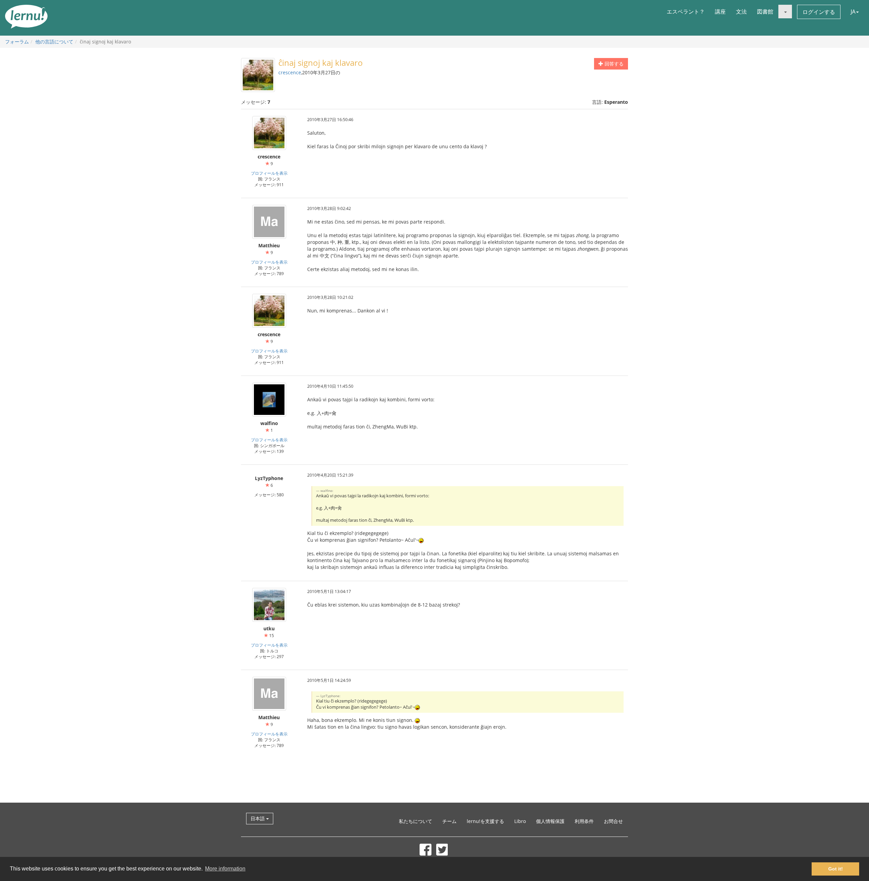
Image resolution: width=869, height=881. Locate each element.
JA (853, 11)
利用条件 (584, 821)
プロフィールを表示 (269, 173)
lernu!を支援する (485, 821)
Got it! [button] (835, 869)
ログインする (818, 12)
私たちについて (415, 821)
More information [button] (225, 869)
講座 (720, 11)
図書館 (765, 11)
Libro (520, 821)
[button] (785, 11)
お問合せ (613, 821)
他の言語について (54, 41)
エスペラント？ (686, 11)
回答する (613, 63)
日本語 (258, 818)
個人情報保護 (550, 821)
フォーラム (17, 41)
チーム (449, 821)
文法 (741, 11)
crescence (289, 72)
